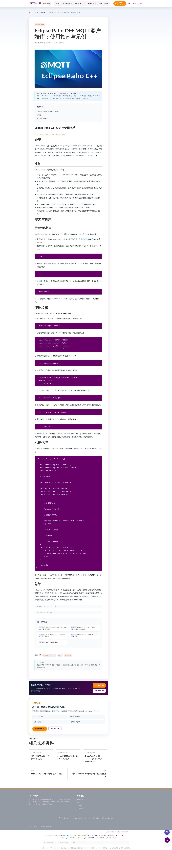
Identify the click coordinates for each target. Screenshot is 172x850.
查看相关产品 (99, 690)
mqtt (60, 655)
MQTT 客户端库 (40, 12)
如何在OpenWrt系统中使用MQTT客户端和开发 (84, 636)
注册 (140, 3)
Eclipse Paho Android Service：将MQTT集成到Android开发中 (84, 628)
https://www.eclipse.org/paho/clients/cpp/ (50, 134)
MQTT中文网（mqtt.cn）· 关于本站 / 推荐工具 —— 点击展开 (62, 842)
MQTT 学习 (66, 3)
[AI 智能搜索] (167, 832)
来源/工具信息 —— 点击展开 (44, 612)
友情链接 (80, 808)
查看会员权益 (39, 728)
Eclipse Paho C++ (49, 655)
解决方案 (91, 3)
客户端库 (68, 655)
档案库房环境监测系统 (49, 642)
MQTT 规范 (79, 3)
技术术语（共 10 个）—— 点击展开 (47, 606)
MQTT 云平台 (103, 3)
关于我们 (80, 805)
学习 (78, 802)
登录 (134, 3)
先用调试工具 (55, 728)
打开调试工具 (99, 685)
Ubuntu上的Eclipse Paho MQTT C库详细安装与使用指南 (52, 628)
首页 (57, 3)
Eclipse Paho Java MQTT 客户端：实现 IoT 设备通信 (52, 636)
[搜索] (129, 3)
